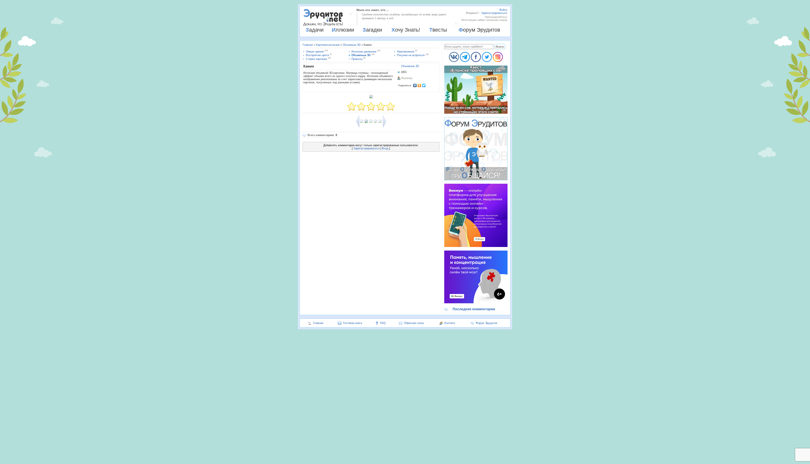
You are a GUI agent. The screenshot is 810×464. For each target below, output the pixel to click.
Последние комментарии (474, 309)
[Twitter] (424, 85)
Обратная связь (414, 323)
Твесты (438, 30)
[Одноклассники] (419, 85)
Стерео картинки (316, 59)
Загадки (372, 30)
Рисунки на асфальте (411, 55)
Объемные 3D (351, 44)
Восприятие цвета (317, 55)
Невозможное (405, 51)
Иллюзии (343, 30)
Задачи (315, 30)
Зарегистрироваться (494, 13)
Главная (307, 44)
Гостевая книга (352, 323)
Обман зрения (315, 51)
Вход (385, 148)
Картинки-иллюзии (328, 44)
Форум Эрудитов (479, 30)
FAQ (383, 323)
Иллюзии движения (363, 51)
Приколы (357, 59)
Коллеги (449, 323)
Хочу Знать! (406, 30)
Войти (503, 9)
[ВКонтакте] (415, 85)
